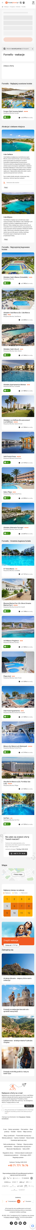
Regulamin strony (8, 1153)
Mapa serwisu (27, 1131)
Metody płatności (7, 1138)
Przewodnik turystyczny (23, 1135)
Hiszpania (12, 6)
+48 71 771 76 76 (18, 1165)
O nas (5, 1129)
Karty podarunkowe (9, 1144)
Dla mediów (24, 1129)
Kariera (19, 1131)
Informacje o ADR (25, 1155)
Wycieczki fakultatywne (14, 1149)
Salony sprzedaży (14, 1129)
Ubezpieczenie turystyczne (22, 1146)
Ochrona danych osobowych (23, 1153)
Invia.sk (12, 1217)
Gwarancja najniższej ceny (19, 1140)
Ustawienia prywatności (11, 1155)
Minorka (18, 6)
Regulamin (22, 1117)
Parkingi (19, 1144)
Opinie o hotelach (19, 1138)
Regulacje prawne (18, 1157)
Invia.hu (17, 1217)
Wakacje (6, 6)
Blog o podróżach (9, 1135)
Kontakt (13, 1131)
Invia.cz (7, 1217)
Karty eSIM (26, 1149)
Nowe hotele (30, 1138)
